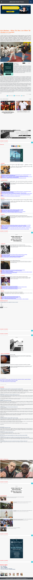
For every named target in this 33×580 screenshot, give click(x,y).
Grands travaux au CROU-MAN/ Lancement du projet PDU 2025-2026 (10, 190)
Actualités (3, 194)
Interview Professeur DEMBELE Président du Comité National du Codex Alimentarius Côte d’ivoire (14, 157)
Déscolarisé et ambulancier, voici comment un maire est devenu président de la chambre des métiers (14, 260)
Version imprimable (17, 95)
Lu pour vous (3, 217)
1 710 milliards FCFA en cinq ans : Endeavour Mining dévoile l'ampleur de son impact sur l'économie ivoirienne (15, 208)
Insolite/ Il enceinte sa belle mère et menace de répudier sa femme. (10, 270)
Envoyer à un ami (10, 95)
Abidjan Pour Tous (16, 2)
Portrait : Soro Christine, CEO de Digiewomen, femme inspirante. (10, 262)
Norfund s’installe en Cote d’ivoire (6, 228)
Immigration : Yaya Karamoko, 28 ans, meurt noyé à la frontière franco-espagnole (12, 244)
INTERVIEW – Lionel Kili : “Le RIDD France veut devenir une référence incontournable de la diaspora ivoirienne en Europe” (17, 156)
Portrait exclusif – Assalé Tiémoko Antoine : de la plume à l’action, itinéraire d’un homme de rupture (14, 250)
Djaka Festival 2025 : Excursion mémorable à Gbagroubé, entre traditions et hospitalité (12, 189)
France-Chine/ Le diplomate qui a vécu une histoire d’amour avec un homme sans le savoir (13, 218)
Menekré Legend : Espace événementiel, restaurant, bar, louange (8, 341)
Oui (1, 277)
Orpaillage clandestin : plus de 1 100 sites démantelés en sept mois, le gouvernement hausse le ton (14, 195)
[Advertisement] (6, 292)
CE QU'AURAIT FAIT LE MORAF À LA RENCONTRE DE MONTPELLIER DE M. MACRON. (13, 229)
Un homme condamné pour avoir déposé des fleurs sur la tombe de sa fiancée (11, 271)
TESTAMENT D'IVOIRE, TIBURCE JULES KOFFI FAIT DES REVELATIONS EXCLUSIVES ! (13, 243)
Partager (23, 95)
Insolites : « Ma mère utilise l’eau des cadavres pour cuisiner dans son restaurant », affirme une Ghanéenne (15, 272)
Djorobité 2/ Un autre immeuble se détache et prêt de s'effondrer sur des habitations (12, 265)
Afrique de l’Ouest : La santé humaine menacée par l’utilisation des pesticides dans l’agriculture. (13, 191)
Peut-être (2, 279)
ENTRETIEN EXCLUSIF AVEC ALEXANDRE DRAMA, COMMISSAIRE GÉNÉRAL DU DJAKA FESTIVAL (15, 155)
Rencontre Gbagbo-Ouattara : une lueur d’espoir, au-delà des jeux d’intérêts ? (11, 230)
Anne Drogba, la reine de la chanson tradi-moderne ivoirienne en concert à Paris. (12, 261)
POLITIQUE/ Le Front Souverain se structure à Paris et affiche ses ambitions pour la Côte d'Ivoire (14, 205)
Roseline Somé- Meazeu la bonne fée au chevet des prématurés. (10, 259)
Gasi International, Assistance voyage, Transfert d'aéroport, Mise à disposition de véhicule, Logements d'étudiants (15, 340)
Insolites (2, 264)
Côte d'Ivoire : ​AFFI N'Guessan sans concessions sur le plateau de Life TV (11, 175)
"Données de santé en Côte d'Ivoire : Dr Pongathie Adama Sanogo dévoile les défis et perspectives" (14, 172)
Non (1, 278)
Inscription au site (16, 515)
